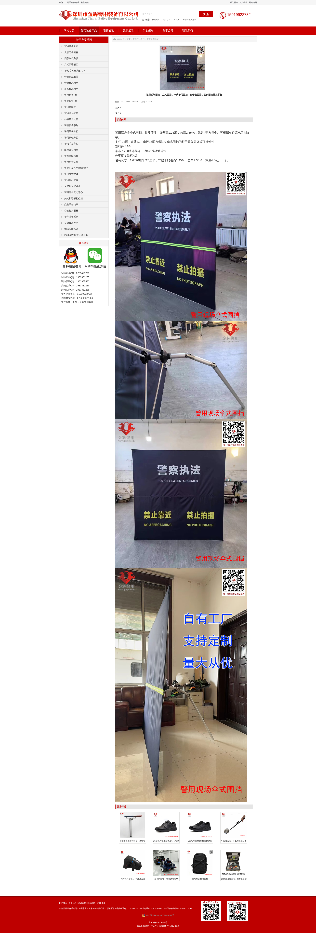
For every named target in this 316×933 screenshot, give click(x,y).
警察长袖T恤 (70, 101)
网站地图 (253, 2)
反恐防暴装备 (71, 52)
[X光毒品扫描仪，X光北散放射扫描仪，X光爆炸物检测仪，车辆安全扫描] (132, 875)
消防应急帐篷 (71, 229)
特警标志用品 (71, 82)
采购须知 (148, 30)
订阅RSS (101, 903)
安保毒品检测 (71, 222)
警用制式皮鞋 (71, 174)
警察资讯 (108, 30)
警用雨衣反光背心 (73, 192)
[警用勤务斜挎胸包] (200, 875)
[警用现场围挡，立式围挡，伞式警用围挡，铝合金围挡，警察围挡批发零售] (182, 68)
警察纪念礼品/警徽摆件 (76, 168)
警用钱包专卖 (71, 137)
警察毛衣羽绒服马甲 (74, 70)
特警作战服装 (71, 76)
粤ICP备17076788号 (158, 922)
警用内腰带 (70, 107)
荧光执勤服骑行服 (73, 198)
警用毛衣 (166, 19)
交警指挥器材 (71, 210)
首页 (129, 39)
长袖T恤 (155, 19)
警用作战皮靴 (71, 180)
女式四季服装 (71, 64)
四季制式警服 (71, 58)
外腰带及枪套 (71, 119)
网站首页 (69, 30)
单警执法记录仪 (72, 186)
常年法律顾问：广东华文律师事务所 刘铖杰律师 (158, 926)
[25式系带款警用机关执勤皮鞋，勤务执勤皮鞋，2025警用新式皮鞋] (200, 838)
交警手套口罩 (71, 204)
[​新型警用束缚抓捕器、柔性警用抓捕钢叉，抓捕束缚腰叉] (132, 838)
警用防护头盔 (71, 162)
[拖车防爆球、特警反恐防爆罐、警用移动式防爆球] (166, 875)
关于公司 (168, 30)
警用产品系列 (139, 39)
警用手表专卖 (71, 131)
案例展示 (128, 30)
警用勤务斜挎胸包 (200, 879)
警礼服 (176, 19)
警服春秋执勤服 (190, 19)
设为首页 (234, 2)
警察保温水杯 (71, 155)
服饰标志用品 (71, 89)
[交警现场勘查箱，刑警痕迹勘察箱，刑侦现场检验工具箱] (234, 875)
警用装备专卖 (71, 46)
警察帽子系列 (71, 125)
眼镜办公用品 (71, 149)
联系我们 (187, 30)
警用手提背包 (71, 143)
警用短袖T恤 (70, 95)
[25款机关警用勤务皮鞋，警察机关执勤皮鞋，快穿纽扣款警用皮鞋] (166, 838)
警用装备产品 (89, 30)
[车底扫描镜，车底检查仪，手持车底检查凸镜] (234, 838)
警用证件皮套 (71, 113)
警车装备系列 (71, 216)
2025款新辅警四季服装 (76, 235)
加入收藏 (243, 2)
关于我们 (73, 903)
